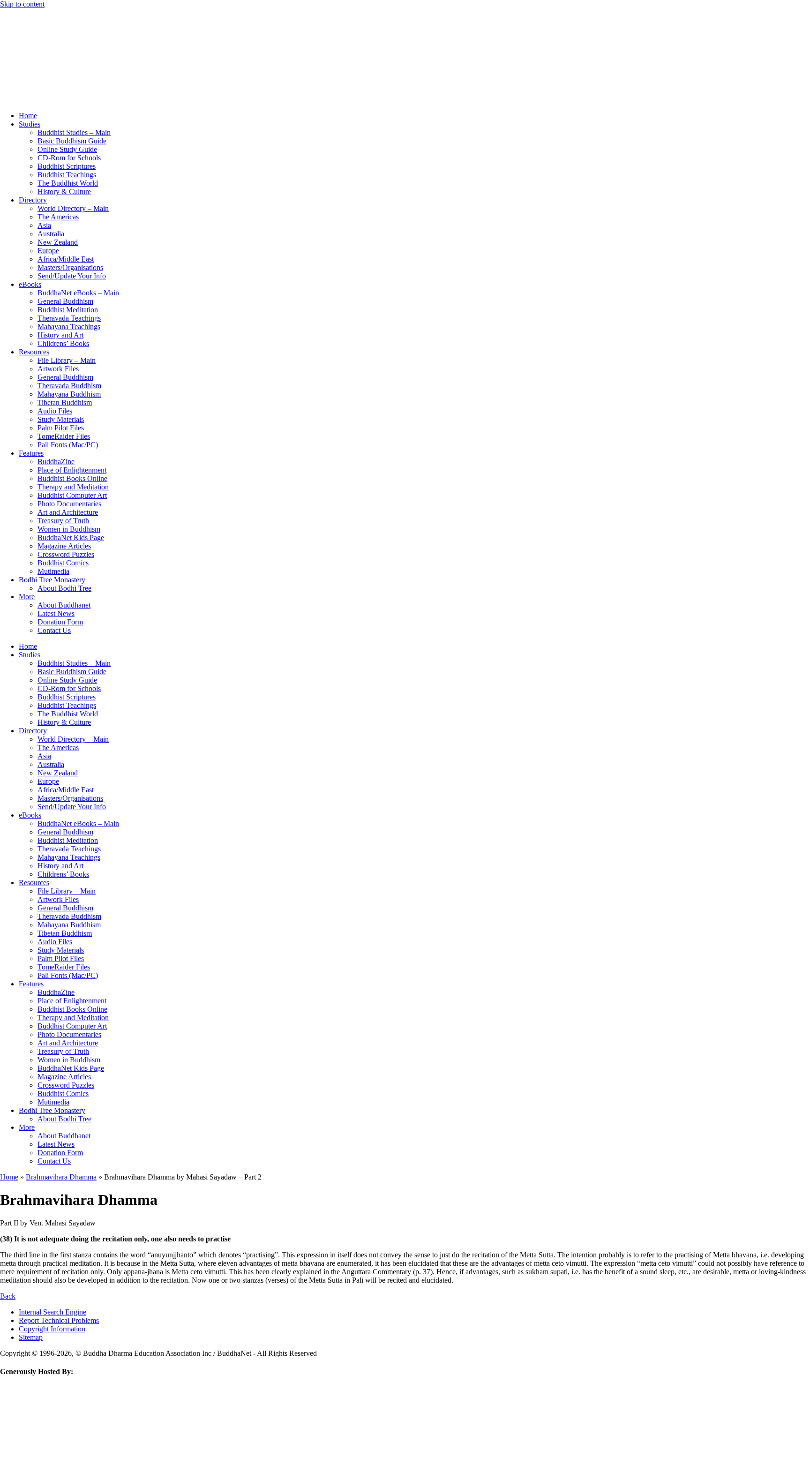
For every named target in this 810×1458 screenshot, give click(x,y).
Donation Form (60, 622)
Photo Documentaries (69, 504)
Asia (44, 225)
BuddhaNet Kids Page (71, 537)
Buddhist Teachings (67, 175)
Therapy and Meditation (73, 487)
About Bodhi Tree (64, 588)
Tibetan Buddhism (65, 402)
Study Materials (61, 419)
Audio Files (55, 411)
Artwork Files (58, 369)
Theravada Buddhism (69, 386)
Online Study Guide (67, 149)
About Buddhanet (64, 605)
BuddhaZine (56, 462)
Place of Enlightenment (72, 470)
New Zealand (58, 242)
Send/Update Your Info (72, 276)
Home (28, 116)
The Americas (58, 217)
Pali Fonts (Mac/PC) (68, 445)
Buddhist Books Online (72, 478)
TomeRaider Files (64, 436)
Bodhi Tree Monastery (52, 580)
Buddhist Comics (63, 563)
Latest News (56, 613)
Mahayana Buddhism (69, 394)
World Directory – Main (73, 208)
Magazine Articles (64, 546)
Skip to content (22, 4)
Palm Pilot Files (61, 428)
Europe (48, 251)
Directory (33, 200)
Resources (34, 352)
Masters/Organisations (70, 267)
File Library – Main (67, 360)
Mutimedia (53, 571)
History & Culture (64, 191)
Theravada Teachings (69, 318)
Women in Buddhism (69, 529)
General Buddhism (65, 301)
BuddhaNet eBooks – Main (78, 293)
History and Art (60, 335)
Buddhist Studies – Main (74, 132)
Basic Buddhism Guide (72, 141)
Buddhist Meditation (68, 310)
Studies (29, 124)
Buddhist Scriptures (67, 166)
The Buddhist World (68, 183)
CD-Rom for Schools (69, 158)
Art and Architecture (68, 512)
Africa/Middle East (66, 259)
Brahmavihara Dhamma (61, 1177)
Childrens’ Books (63, 343)
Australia (51, 234)
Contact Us (54, 630)
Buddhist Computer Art (72, 495)
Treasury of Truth (63, 521)
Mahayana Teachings (69, 327)
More (27, 597)
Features (31, 453)
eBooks (30, 284)
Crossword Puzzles (66, 554)
